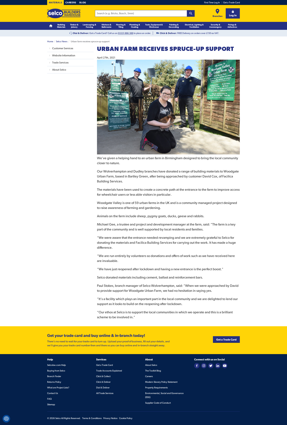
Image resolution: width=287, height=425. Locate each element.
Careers (70, 2)
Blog (82, 2)
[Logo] (63, 13)
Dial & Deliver (103, 387)
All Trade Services (104, 393)
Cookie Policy (125, 418)
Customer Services (62, 48)
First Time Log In (212, 2)
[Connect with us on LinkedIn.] (217, 365)
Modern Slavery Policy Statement (161, 382)
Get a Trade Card (231, 2)
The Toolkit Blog (153, 370)
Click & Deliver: (168, 33)
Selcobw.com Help (56, 365)
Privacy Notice (110, 418)
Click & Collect (103, 376)
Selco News (61, 41)
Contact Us (52, 393)
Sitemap (51, 404)
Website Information (63, 55)
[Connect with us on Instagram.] (203, 365)
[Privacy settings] (6, 419)
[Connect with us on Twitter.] (210, 365)
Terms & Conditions (92, 418)
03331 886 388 (125, 33)
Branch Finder (54, 376)
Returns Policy (54, 382)
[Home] (50, 26)
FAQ (49, 398)
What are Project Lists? (58, 387)
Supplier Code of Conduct (158, 402)
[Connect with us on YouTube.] (224, 365)
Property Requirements (156, 387)
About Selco (59, 69)
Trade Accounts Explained (109, 370)
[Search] (191, 13)
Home (50, 41)
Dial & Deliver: (81, 33)
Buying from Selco (56, 370)
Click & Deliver (103, 382)
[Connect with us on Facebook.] (196, 365)
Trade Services (60, 62)
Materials (55, 2)
